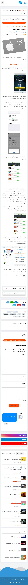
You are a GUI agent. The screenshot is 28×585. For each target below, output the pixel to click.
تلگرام (16, 302)
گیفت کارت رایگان (17, 316)
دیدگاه (24, 355)
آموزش (16, 26)
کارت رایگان (6, 314)
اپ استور (9, 311)
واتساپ (12, 302)
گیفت (23, 316)
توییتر (8, 302)
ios (19, 26)
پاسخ (6, 424)
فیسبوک (23, 305)
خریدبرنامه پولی (12, 314)
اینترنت (13, 26)
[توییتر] (10, 582)
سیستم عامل (8, 26)
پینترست (19, 305)
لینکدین (14, 305)
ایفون (19, 314)
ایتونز (23, 314)
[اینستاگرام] (20, 582)
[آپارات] (14, 582)
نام (24, 377)
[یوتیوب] (7, 582)
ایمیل (23, 383)
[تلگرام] (17, 582)
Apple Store (15, 311)
